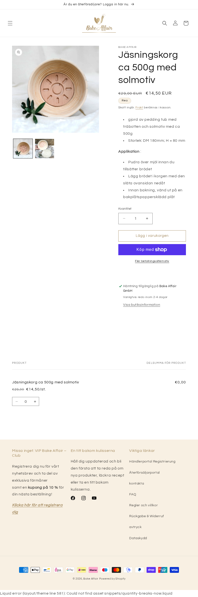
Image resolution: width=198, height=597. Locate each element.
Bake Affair (90, 578)
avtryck (135, 527)
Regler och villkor (143, 505)
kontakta (136, 483)
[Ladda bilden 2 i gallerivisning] (44, 148)
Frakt (139, 107)
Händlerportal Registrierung (152, 461)
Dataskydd (138, 538)
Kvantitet (125, 208)
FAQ (132, 494)
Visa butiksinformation (141, 304)
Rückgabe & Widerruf (146, 516)
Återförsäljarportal (144, 472)
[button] (10, 23)
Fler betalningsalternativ (152, 261)
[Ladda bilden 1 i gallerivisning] (23, 148)
